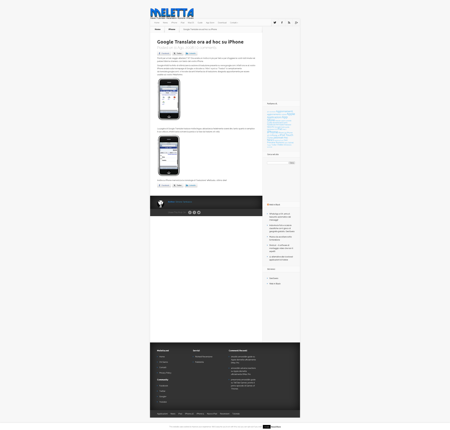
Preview (271, 142)
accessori (273, 112)
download (277, 122)
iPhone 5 (200, 414)
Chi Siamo (163, 362)
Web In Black (274, 205)
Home (156, 22)
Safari (286, 142)
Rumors (280, 142)
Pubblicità (199, 362)
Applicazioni (274, 117)
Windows (287, 145)
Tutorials (236, 414)
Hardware (270, 129)
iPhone (174, 22)
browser (278, 121)
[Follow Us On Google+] (296, 22)
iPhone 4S (189, 414)
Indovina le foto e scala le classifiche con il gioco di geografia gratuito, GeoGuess (282, 228)
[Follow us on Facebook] (281, 22)
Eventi (284, 123)
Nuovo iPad (212, 414)
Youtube (163, 402)
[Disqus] (206, 252)
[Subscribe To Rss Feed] (289, 22)
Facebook (194, 212)
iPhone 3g (282, 133)
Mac (286, 137)
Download (222, 22)
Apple (291, 114)
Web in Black (275, 284)
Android (283, 114)
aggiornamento (274, 114)
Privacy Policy (165, 373)
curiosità (288, 121)
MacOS (191, 22)
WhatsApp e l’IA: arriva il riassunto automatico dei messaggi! (280, 217)
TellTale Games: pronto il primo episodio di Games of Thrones (243, 386)
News (165, 22)
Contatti (233, 22)
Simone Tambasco (184, 202)
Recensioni (224, 414)
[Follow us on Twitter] (274, 22)
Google (190, 212)
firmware (280, 125)
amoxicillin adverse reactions (243, 368)
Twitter (199, 212)
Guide (200, 22)
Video (280, 144)
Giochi (270, 127)
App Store (210, 22)
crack (283, 121)
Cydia (269, 122)
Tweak (269, 145)
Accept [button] (266, 427)
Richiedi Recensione (203, 357)
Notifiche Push (278, 140)
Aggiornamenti (284, 111)
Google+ (163, 396)
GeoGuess (273, 278)
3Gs (268, 112)
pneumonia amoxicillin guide (243, 380)
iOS (275, 129)
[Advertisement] (281, 61)
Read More (276, 427)
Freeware (287, 125)
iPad (182, 22)
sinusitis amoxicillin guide (241, 357)
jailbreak (278, 137)
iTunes (270, 138)
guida (287, 127)
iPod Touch (286, 135)
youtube (269, 147)
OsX (286, 140)
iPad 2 (284, 129)
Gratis (283, 127)
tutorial (291, 143)
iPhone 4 (275, 135)
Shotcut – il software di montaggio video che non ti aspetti (281, 248)
